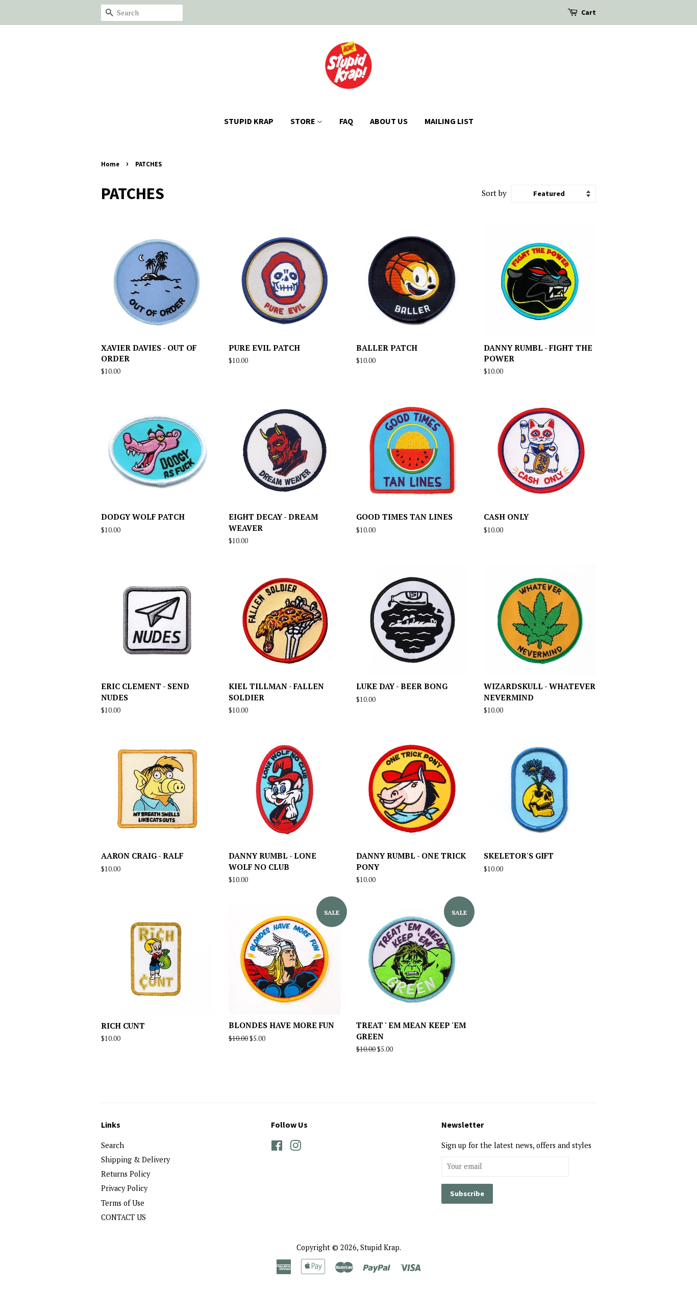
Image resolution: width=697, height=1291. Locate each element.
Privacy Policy (124, 1188)
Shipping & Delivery (135, 1159)
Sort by (494, 193)
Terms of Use (122, 1203)
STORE (303, 121)
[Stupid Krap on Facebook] (277, 1147)
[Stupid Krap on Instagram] (295, 1147)
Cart (588, 12)
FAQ (346, 121)
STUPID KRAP (248, 121)
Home (110, 164)
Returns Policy (125, 1174)
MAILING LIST (449, 121)
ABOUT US (389, 121)
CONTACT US (123, 1217)
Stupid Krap (380, 1247)
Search (112, 1145)
